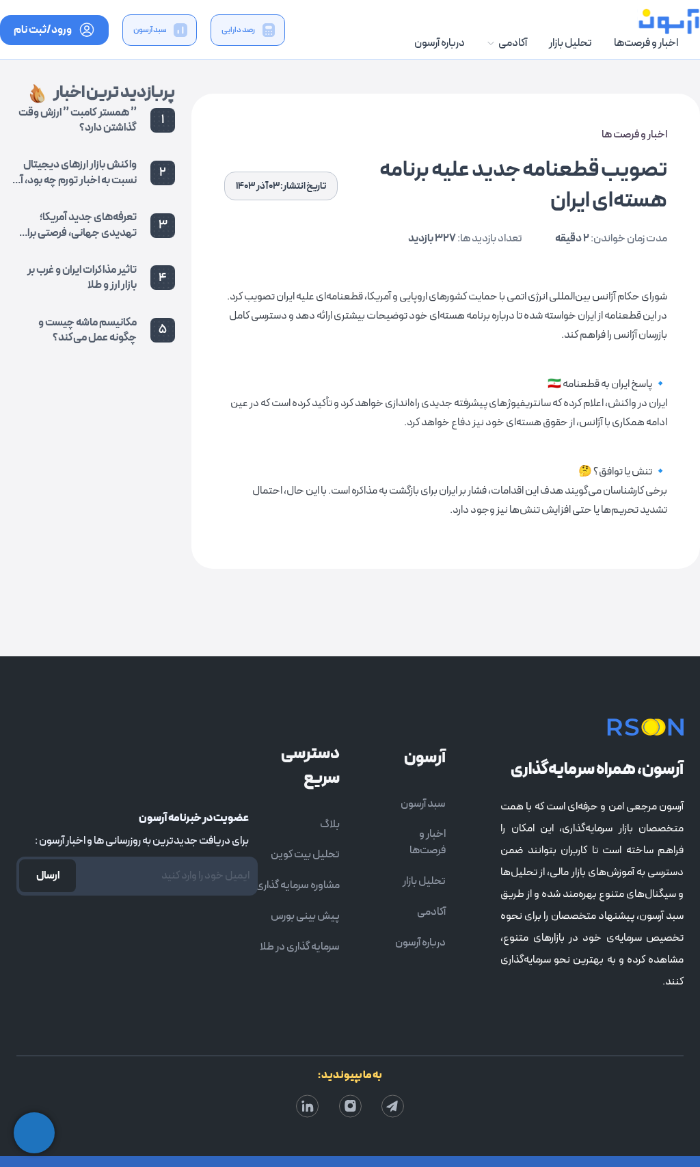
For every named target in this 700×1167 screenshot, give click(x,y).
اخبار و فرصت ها (634, 134)
